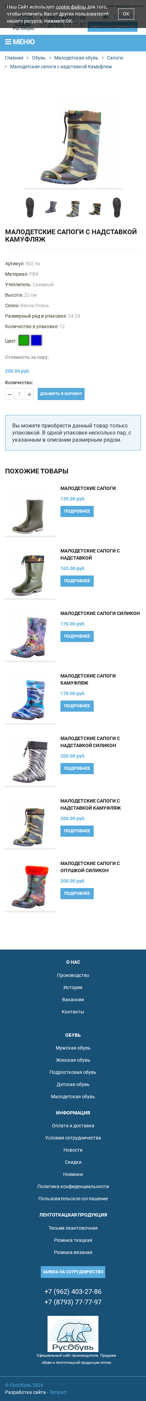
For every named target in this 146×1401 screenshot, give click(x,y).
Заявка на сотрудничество (73, 1272)
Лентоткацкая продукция (73, 1215)
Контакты (73, 1011)
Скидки (73, 1162)
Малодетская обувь (76, 57)
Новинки (73, 1174)
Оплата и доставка (73, 1125)
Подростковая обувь (73, 1072)
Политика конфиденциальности (73, 1186)
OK (126, 14)
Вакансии (73, 999)
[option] (73, 139)
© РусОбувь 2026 (24, 1385)
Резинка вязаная (73, 1252)
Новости (73, 1150)
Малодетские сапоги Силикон (100, 613)
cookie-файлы (71, 6)
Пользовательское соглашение (73, 1198)
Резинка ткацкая (73, 1240)
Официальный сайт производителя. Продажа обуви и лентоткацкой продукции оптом (76, 1359)
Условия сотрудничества (73, 1137)
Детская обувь (73, 1084)
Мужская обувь (73, 1048)
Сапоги (115, 57)
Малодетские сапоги (88, 488)
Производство (73, 975)
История (73, 987)
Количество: (19, 382)
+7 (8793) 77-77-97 (73, 1302)
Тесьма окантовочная (73, 1228)
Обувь (39, 57)
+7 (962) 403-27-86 (73, 1291)
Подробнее (77, 511)
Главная (14, 57)
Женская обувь (73, 1060)
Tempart (58, 1392)
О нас (73, 962)
